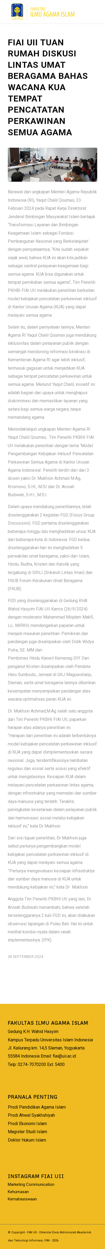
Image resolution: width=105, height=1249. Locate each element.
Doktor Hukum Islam (27, 1140)
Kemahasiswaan (22, 1199)
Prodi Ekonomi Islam (27, 1123)
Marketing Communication (31, 1184)
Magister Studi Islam (27, 1131)
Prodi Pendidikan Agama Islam (37, 1107)
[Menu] (89, 11)
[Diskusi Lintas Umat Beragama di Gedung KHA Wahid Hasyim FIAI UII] (52, 165)
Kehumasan (18, 1191)
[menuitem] (77, 11)
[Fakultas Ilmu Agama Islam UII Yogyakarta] (43, 11)
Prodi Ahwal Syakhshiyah (31, 1115)
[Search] (77, 11)
